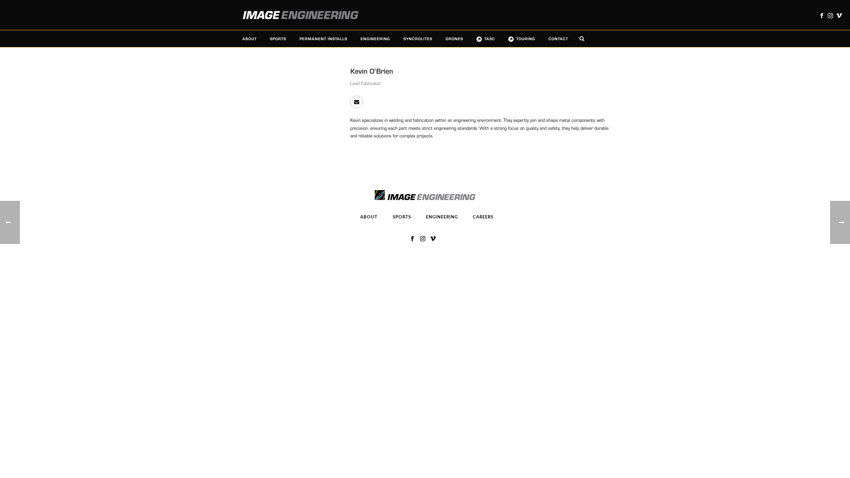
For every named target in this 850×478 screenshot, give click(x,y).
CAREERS (483, 217)
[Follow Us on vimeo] (433, 239)
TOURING (525, 38)
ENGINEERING (375, 38)
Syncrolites (417, 38)
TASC (489, 38)
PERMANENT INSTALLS (323, 38)
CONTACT (558, 38)
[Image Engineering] (297, 15)
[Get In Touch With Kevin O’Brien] (356, 102)
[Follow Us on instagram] (422, 239)
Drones (454, 38)
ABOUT (249, 38)
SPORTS (278, 38)
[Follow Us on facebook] (412, 239)
